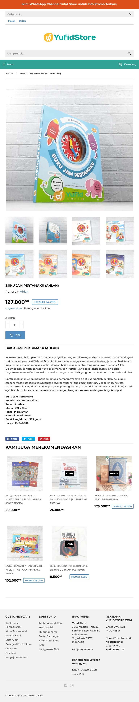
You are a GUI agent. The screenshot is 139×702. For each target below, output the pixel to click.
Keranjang (129, 64)
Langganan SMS (49, 649)
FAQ (41, 644)
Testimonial (46, 627)
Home (9, 73)
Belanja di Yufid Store (18, 644)
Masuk (11, 21)
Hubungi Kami (48, 631)
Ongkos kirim (13, 308)
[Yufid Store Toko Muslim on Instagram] (72, 686)
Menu (10, 64)
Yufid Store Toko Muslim (28, 695)
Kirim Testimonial (16, 631)
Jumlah (10, 318)
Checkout (11, 648)
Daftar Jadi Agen (49, 636)
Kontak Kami (13, 635)
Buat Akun (11, 639)
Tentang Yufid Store (51, 623)
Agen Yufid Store (49, 640)
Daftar (22, 21)
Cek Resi (10, 653)
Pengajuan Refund (16, 657)
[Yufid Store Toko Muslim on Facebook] (66, 686)
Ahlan (24, 291)
